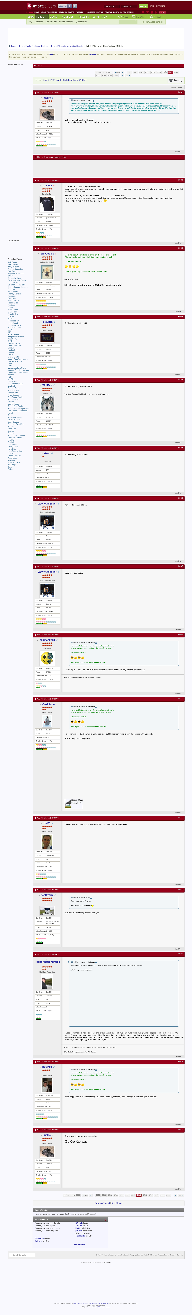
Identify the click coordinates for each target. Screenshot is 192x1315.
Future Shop (13, 310)
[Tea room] (143, 12)
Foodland (11, 305)
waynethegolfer (47, 503)
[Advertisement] (86, 168)
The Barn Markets (15, 438)
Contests (90, 12)
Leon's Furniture (14, 346)
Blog (31, 16)
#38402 (180, 180)
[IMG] (77, 1228)
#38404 (180, 316)
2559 (159, 72)
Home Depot (13, 323)
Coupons (63, 12)
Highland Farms (14, 321)
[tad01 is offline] (47, 841)
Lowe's (10, 355)
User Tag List (38, 66)
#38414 (180, 1061)
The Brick (12, 442)
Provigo (11, 402)
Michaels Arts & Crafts (17, 368)
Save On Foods (14, 420)
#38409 (180, 634)
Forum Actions (65, 22)
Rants (116, 12)
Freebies (80, 12)
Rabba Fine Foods (15, 406)
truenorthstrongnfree (47, 961)
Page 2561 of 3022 (105, 72)
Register (161, 6)
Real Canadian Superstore (18, 408)
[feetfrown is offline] (47, 911)
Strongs (11, 433)
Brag (125, 16)
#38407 (180, 498)
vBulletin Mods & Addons (100, 1303)
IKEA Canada (13, 334)
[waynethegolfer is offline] (47, 522)
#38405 (180, 380)
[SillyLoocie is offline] (47, 272)
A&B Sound (12, 262)
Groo (47, 453)
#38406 (180, 448)
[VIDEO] (78, 1231)
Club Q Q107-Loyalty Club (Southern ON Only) (65, 80)
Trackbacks (80, 1236)
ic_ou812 (47, 321)
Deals (43, 12)
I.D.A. (10, 330)
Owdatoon (48, 704)
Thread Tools (176, 87)
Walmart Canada (14, 462)
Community (51, 22)
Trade (159, 16)
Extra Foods (13, 292)
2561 (170, 72)
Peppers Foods (14, 388)
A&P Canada (13, 265)
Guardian (11, 316)
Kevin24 (47, 1067)
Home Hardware (14, 325)
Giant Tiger (12, 312)
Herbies (11, 319)
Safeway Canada (15, 417)
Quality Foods (13, 404)
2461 (141, 72)
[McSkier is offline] (47, 204)
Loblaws (11, 348)
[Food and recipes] (152, 12)
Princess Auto (13, 399)
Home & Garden (127, 12)
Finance (99, 12)
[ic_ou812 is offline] (47, 337)
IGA (9, 332)
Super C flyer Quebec (16, 435)
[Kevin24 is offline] (47, 1085)
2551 (153, 72)
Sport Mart (12, 429)
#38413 (180, 954)
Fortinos (11, 307)
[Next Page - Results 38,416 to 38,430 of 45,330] (122, 75)
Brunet (10, 276)
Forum (41, 16)
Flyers (71, 12)
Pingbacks (39, 1238)
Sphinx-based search (103, 1307)
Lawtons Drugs (14, 343)
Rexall (10, 413)
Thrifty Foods (13, 447)
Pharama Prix (13, 390)
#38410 (180, 698)
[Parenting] (156, 12)
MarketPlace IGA (15, 361)
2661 (116, 75)
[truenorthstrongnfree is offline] (47, 982)
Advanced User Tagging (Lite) (82, 1303)
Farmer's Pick (13, 301)
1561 (129, 72)
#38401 (180, 92)
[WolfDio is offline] (47, 403)
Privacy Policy (174, 1255)
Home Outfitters (14, 328)
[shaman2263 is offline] (47, 658)
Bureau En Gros (14, 278)
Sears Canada (13, 422)
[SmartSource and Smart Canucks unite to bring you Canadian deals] (19, 247)
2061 (135, 72)
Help (152, 6)
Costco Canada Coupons (18, 287)
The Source (12, 444)
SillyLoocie (47, 253)
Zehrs (10, 467)
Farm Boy (12, 298)
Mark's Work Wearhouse (18, 359)
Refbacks (38, 1241)
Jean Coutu (12, 339)
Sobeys (11, 426)
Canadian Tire (13, 283)
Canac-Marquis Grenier (17, 280)
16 (177, 80)
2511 (147, 72)
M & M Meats (13, 357)
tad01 (47, 823)
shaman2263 (47, 640)
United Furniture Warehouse (14, 457)
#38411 (180, 818)
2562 (176, 72)
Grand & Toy (13, 314)
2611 (110, 75)
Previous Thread (102, 1203)
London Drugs (13, 350)
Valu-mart (11, 460)
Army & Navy (13, 267)
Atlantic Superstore (15, 269)
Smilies (78, 1226)
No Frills (11, 379)
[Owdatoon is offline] (47, 721)
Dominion (11, 289)
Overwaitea (12, 381)
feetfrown (47, 895)
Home (36, 12)
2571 (104, 75)
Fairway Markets (14, 294)
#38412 (180, 889)
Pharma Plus (13, 393)
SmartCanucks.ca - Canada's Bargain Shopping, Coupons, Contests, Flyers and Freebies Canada (136, 1255)
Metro (10, 366)
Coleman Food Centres (17, 285)
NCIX (10, 377)
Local (141, 16)
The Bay (11, 440)
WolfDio (47, 385)
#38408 (180, 566)
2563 (98, 75)
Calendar (39, 22)
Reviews (108, 12)
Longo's (11, 352)
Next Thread (117, 1203)
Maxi (10, 364)
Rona (10, 415)
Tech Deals (52, 12)
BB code (79, 1223)
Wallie (47, 97)
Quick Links (81, 22)
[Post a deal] (162, 12)
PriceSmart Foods (15, 397)
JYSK (10, 341)
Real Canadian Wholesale (18, 411)
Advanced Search (154, 22)
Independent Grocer (16, 337)
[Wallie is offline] (47, 114)
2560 (165, 72)
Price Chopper (13, 395)
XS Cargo (12, 465)
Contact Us (99, 1255)
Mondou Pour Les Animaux (19, 370)
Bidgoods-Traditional (16, 274)
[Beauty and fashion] (147, 12)
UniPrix (11, 453)
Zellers (10, 469)
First (118, 73)
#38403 (180, 248)
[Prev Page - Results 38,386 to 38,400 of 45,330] (122, 72)
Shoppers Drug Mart (16, 424)
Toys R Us (12, 449)
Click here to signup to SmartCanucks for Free (50, 157)
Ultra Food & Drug (15, 451)
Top (104, 16)
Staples (11, 431)
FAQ (30, 22)
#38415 (180, 1129)
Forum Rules (79, 1245)
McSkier (47, 185)
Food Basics (13, 303)
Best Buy (11, 271)
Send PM (178, 152)
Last (127, 76)
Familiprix (12, 296)
